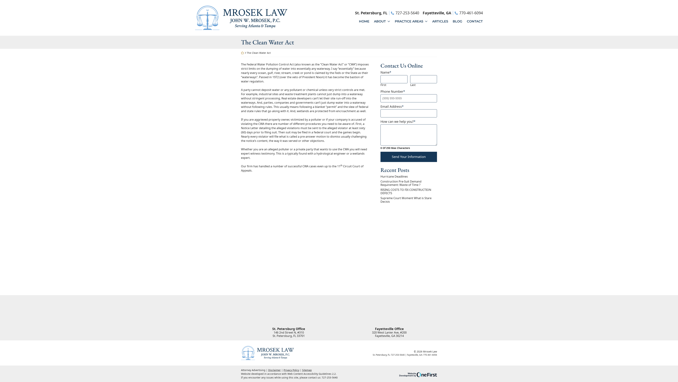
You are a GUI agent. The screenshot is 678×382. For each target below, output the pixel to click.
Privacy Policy (291, 370)
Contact (475, 21)
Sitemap (307, 370)
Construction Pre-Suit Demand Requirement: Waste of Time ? (400, 183)
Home (364, 21)
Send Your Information (409, 157)
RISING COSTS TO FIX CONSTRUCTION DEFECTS (405, 191)
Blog (457, 21)
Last (413, 85)
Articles (440, 21)
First (383, 85)
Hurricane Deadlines (394, 176)
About (380, 21)
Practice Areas (409, 21)
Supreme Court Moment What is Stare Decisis (406, 199)
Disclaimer (274, 370)
